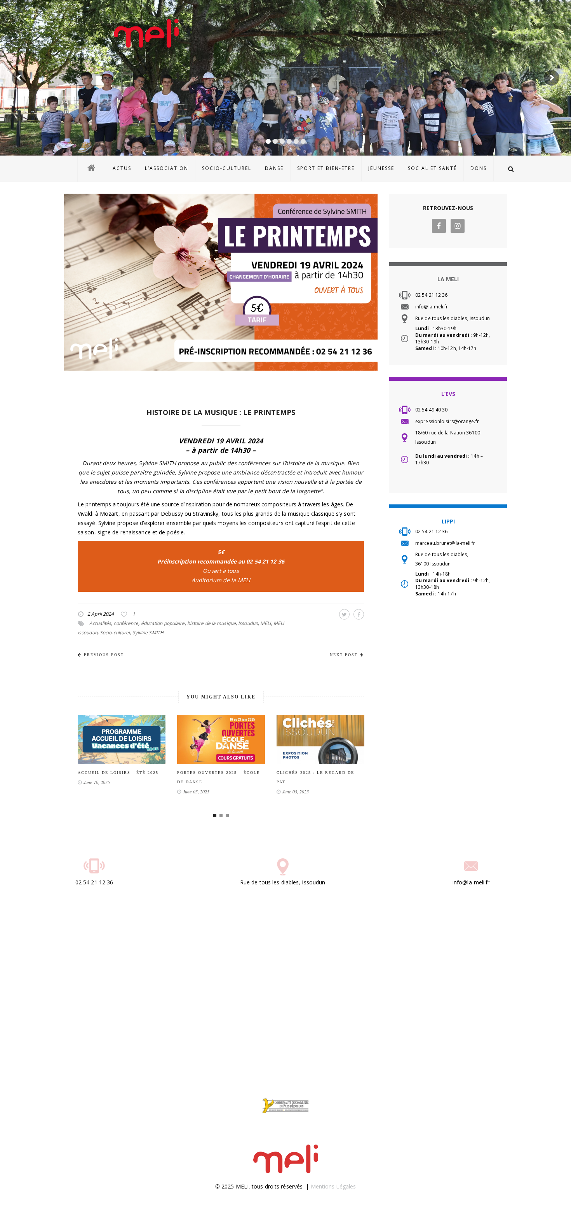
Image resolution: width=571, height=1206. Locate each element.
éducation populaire (163, 623)
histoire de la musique (211, 623)
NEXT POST (344, 655)
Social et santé (432, 168)
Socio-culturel (115, 632)
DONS (478, 168)
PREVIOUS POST (104, 655)
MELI (265, 623)
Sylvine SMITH (148, 632)
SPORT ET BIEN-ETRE (326, 168)
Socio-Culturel (226, 168)
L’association (166, 168)
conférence (125, 623)
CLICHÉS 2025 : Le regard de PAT (216, 777)
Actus (122, 168)
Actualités (100, 623)
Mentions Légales (333, 1186)
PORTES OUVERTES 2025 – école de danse (119, 777)
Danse (274, 168)
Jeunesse (381, 168)
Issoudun (248, 623)
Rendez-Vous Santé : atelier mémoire (317, 777)
